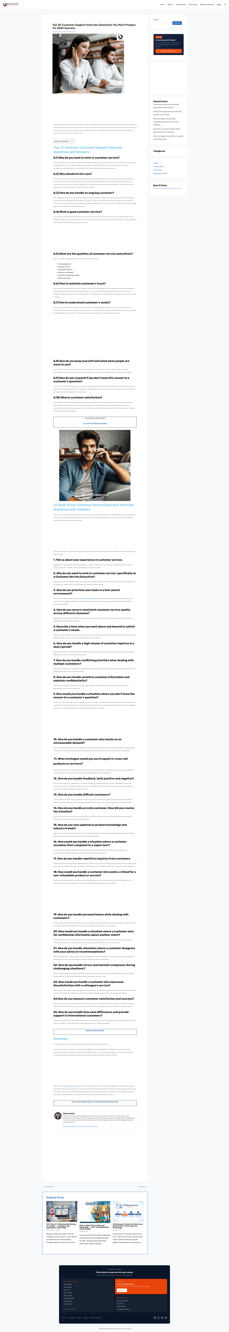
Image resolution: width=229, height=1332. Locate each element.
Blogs (219, 4)
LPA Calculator (88, 1284)
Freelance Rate (88, 1301)
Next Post (143, 1187)
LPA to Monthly (88, 1287)
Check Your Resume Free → (168, 51)
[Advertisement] (95, 109)
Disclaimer (79, 1317)
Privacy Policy (71, 1317)
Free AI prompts (141, 1306)
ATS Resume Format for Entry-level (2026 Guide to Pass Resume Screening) (128, 1226)
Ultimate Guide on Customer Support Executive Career (99, 1102)
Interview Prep (181, 4)
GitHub (95, 1126)
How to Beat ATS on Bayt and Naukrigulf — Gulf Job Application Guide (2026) (94, 1227)
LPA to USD (88, 1290)
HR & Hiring (193, 4)
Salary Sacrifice (88, 1304)
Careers (170, 4)
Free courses (141, 1303)
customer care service (71, 1086)
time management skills (90, 598)
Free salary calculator (141, 1300)
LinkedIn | (89, 1126)
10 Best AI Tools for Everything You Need (167, 188)
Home (162, 4)
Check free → (121, 1290)
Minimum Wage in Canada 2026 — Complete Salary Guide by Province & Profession (166, 122)
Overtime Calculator (88, 1298)
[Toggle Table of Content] (72, 141)
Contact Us (86, 1317)
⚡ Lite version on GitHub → (70, 1309)
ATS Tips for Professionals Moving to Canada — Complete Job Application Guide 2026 (61, 1226)
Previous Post (48, 1187)
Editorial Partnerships (96, 1317)
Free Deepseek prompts (141, 1309)
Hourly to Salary (88, 1292)
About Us (64, 1317)
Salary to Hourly (88, 1295)
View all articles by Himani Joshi (74, 1126)
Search (155, 20)
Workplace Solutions (207, 4)
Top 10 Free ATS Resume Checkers (95, 423)
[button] (225, 4)
